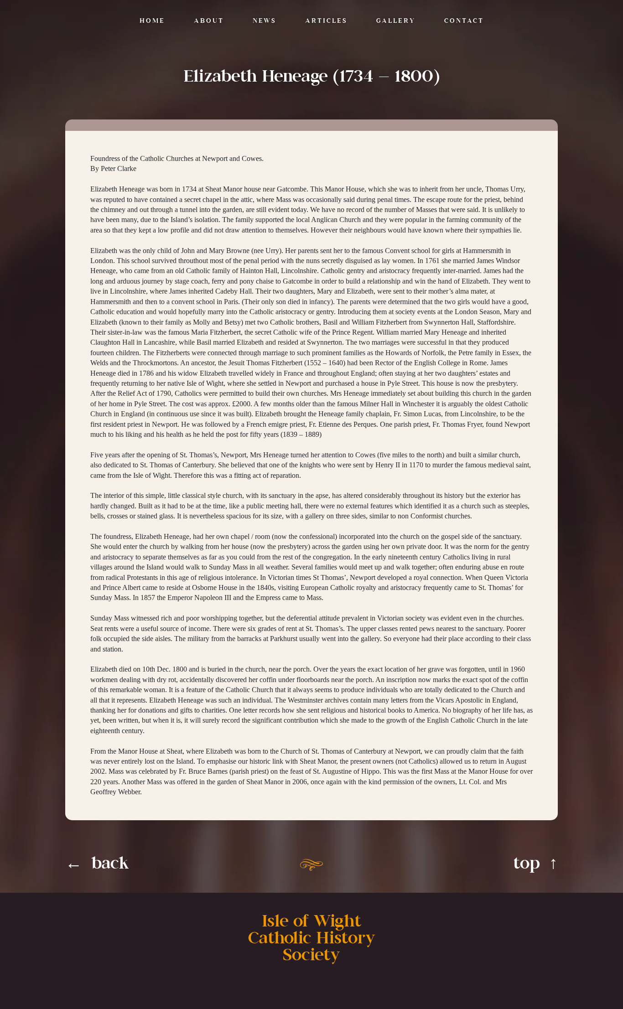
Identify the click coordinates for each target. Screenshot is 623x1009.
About (209, 21)
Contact (464, 21)
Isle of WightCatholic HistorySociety (311, 938)
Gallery (395, 21)
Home (152, 21)
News (264, 21)
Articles (326, 21)
